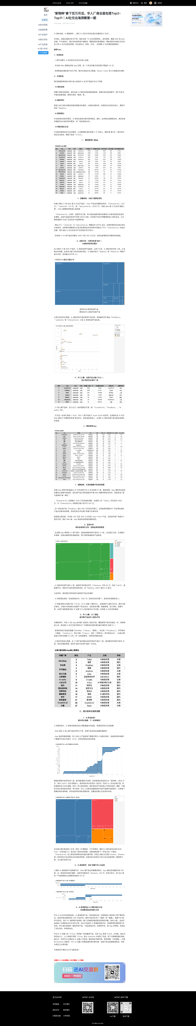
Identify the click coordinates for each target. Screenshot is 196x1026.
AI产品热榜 (42, 44)
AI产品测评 (42, 35)
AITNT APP (70, 3)
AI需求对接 (57, 1016)
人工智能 (81, 960)
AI (59, 960)
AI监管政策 (42, 30)
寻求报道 (56, 1004)
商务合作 (56, 1010)
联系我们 (66, 1010)
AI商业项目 (42, 39)
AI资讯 (44, 20)
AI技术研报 (42, 25)
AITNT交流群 (83, 3)
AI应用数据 (65, 960)
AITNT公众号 (57, 3)
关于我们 (66, 1004)
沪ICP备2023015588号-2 (98, 1023)
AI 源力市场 (42, 49)
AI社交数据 (73, 960)
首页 (45, 15)
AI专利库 (66, 1016)
